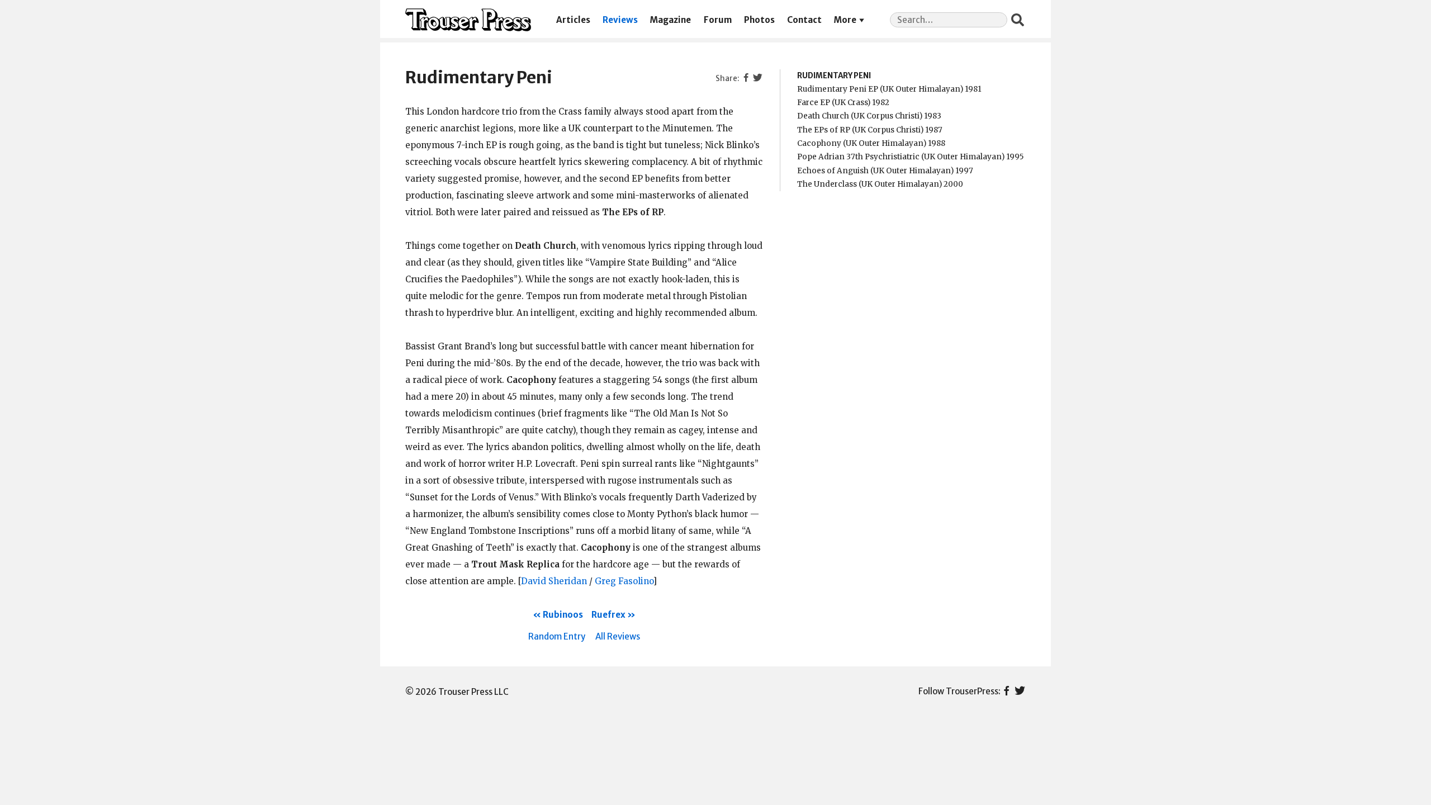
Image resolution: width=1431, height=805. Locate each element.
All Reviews (617, 636)
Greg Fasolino (624, 581)
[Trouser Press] (468, 19)
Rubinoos (563, 614)
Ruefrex (608, 614)
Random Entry (556, 636)
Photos (759, 20)
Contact (804, 20)
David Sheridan (554, 581)
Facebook (1006, 691)
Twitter (1020, 691)
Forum (718, 20)
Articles (573, 20)
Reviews (620, 20)
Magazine (670, 20)
